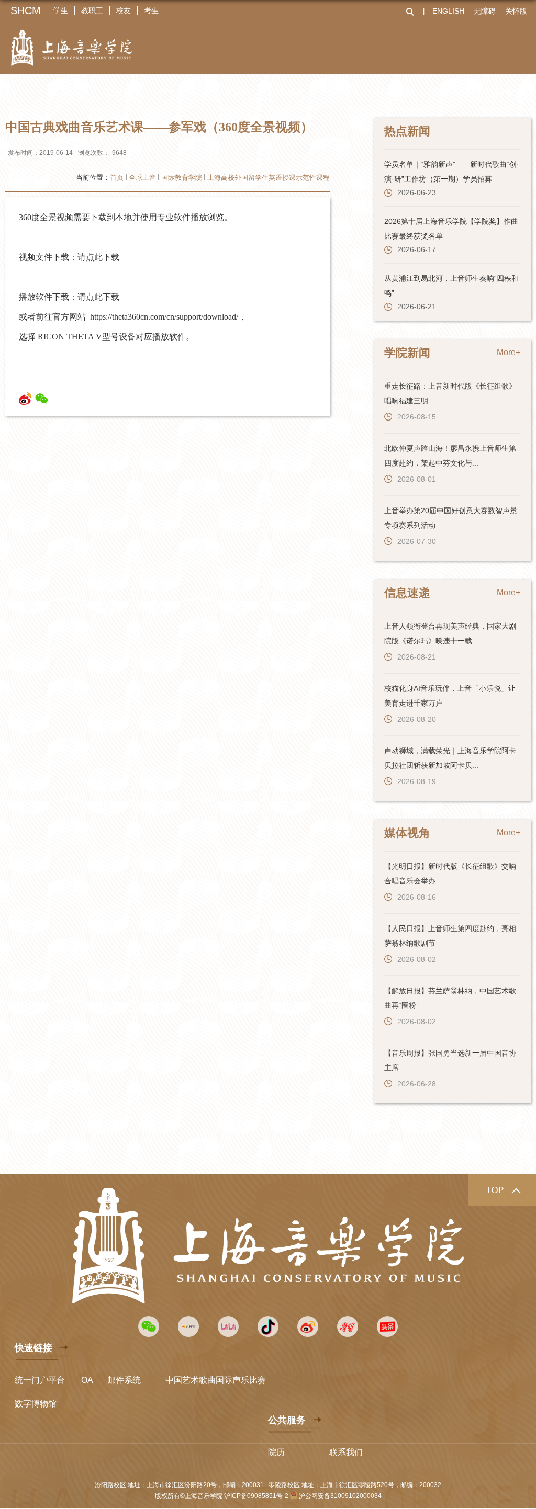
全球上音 (450, 92)
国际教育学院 (181, 177)
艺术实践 (341, 92)
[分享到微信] (41, 398)
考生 (151, 10)
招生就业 (396, 92)
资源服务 (504, 92)
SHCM (25, 10)
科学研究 (287, 92)
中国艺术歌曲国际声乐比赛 (215, 1380)
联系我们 (346, 1452)
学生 (60, 10)
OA (87, 1380)
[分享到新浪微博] (25, 398)
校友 (123, 10)
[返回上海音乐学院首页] (71, 41)
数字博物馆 (36, 1403)
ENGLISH (448, 11)
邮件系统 (124, 1380)
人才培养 (232, 92)
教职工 (92, 10)
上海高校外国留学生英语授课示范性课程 (268, 177)
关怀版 (516, 11)
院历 (276, 1452)
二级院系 (123, 92)
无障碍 (485, 11)
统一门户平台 (40, 1380)
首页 (117, 177)
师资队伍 (178, 92)
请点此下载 (98, 257)
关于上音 (69, 92)
